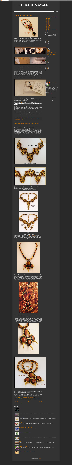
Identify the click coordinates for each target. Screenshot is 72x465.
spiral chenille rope (32, 235)
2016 (47, 48)
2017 (47, 47)
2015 (47, 61)
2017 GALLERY (48, 19)
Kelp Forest (20, 408)
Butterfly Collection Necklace (20, 118)
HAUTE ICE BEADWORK (31, 4)
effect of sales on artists (26, 118)
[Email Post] (34, 397)
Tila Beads (20, 441)
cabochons (26, 398)
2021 (47, 42)
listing (21, 102)
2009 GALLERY (48, 27)
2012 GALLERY (48, 24)
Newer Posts (16, 401)
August (48, 51)
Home (28, 401)
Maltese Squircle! (21, 417)
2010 (47, 67)
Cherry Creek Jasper (33, 398)
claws (36, 398)
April (47, 57)
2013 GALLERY (48, 23)
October (48, 49)
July (47, 56)
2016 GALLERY (48, 20)
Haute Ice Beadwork (32, 118)
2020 (47, 43)
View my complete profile (48, 93)
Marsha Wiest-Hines (37, 118)
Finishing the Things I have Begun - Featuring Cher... (51, 55)
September (48, 50)
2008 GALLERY (48, 28)
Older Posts (40, 401)
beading (21, 398)
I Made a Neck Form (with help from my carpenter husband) (27, 451)
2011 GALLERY (48, 25)
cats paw (29, 398)
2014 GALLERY (48, 22)
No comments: (31, 397)
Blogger (40, 458)
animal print (18, 398)
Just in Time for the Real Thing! (23, 446)
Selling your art (21, 119)
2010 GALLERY (48, 26)
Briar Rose (20, 422)
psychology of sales (17, 119)
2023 (47, 40)
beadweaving (23, 398)
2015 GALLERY (48, 21)
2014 (47, 62)
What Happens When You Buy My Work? (24, 15)
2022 (47, 41)
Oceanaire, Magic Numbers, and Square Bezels (25, 427)
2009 (47, 68)
